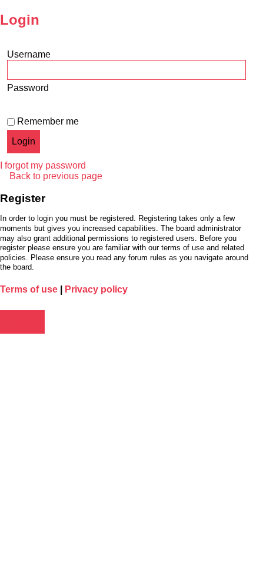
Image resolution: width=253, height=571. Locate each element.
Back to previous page (55, 176)
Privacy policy (96, 289)
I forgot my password (43, 165)
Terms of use (29, 289)
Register (22, 322)
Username (29, 54)
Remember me (47, 121)
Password (28, 88)
